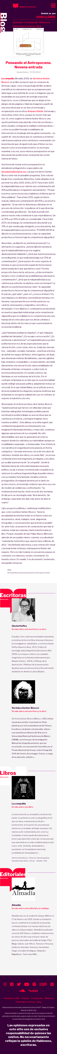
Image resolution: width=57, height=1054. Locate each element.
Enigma (51, 1007)
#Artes (47, 573)
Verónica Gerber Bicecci (20, 858)
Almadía (39, 861)
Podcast (25, 998)
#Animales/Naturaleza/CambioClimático (21, 573)
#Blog (9, 570)
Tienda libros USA (11, 998)
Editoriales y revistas (24, 26)
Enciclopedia (31, 22)
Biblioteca (44, 22)
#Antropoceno (40, 573)
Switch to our (46, 15)
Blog (39, 26)
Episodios (18, 22)
